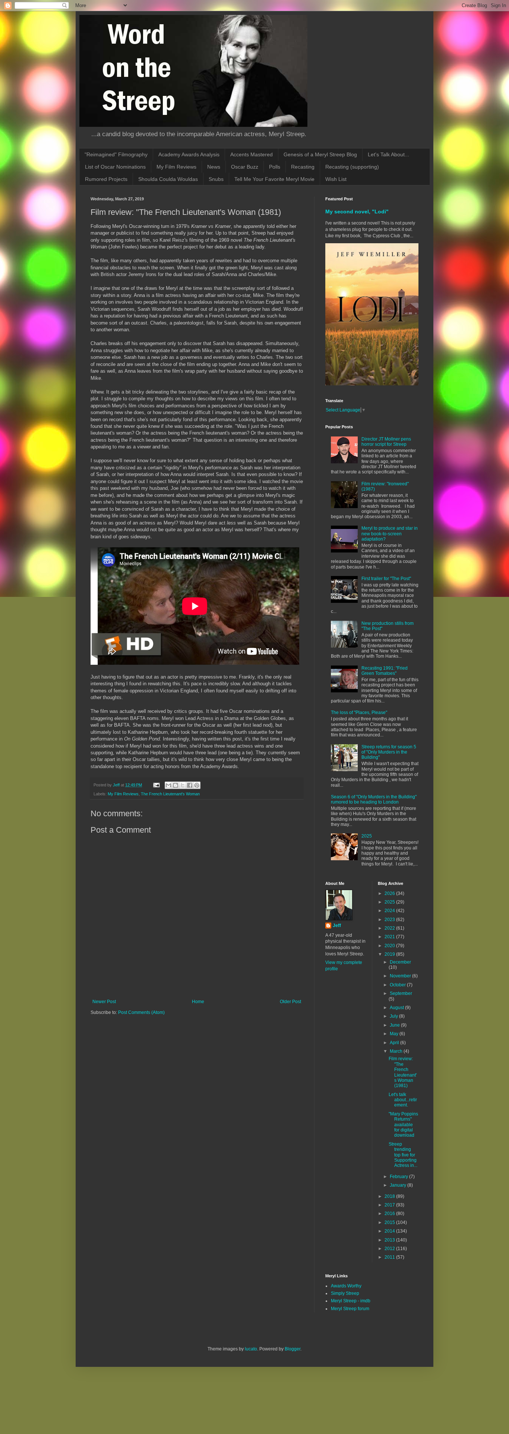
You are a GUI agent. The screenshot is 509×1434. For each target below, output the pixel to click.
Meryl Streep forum (350, 1308)
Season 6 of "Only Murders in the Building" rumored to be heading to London (374, 799)
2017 (390, 1205)
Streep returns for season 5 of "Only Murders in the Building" (388, 752)
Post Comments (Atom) (141, 1012)
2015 (390, 1222)
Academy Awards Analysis (188, 154)
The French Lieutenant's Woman (170, 794)
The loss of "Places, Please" (359, 712)
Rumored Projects (106, 179)
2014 (390, 1231)
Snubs (216, 179)
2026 (390, 893)
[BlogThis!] (175, 785)
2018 (390, 1196)
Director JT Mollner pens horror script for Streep (386, 441)
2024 (390, 910)
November (401, 976)
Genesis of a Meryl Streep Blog (320, 154)
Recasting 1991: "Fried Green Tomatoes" (384, 671)
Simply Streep (345, 1293)
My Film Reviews (176, 167)
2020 (390, 945)
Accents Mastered (251, 154)
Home (198, 1001)
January (398, 1185)
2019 (390, 954)
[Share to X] (182, 785)
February (399, 1176)
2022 (390, 928)
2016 (390, 1213)
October (398, 984)
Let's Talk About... (388, 154)
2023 (390, 919)
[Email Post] (156, 785)
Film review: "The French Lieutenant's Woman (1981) (403, 1072)
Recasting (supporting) (352, 167)
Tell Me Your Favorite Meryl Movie (274, 179)
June (395, 1025)
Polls (274, 167)
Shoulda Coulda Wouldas (168, 179)
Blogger (292, 1349)
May (394, 1033)
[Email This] (168, 785)
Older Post (290, 1001)
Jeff (337, 925)
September (401, 993)
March (397, 1051)
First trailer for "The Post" (386, 578)
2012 (390, 1248)
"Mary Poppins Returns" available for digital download (403, 1124)
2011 (390, 1257)
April (395, 1042)
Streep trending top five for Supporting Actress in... (403, 1155)
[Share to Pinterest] (196, 785)
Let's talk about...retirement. (403, 1100)
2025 (366, 836)
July (394, 1016)
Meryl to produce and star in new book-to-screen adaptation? (389, 534)
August (397, 1007)
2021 (390, 936)
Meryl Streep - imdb (350, 1300)
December (400, 962)
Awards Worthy (346, 1286)
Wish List (336, 179)
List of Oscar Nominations (115, 167)
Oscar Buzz (244, 167)
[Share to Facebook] (189, 785)
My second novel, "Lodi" (357, 212)
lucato (251, 1349)
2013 (390, 1240)
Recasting (302, 167)
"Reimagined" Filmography (116, 154)
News (213, 167)
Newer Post (104, 1001)
